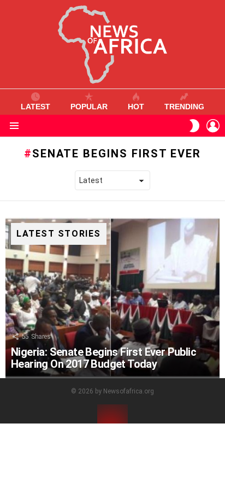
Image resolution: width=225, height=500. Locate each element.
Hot (136, 106)
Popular (89, 106)
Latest (35, 106)
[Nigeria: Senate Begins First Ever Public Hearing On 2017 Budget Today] (112, 297)
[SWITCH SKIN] (194, 126)
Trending (184, 106)
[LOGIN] (213, 126)
